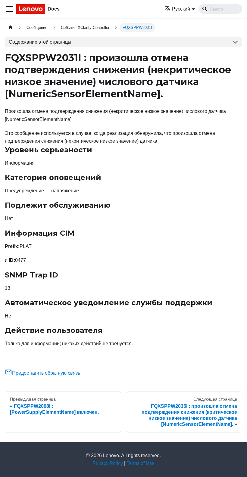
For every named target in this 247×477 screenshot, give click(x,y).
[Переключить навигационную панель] (9, 9)
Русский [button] (181, 8)
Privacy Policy (107, 463)
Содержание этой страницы (40, 42)
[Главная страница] (10, 27)
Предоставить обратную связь (46, 373)
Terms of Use (141, 463)
